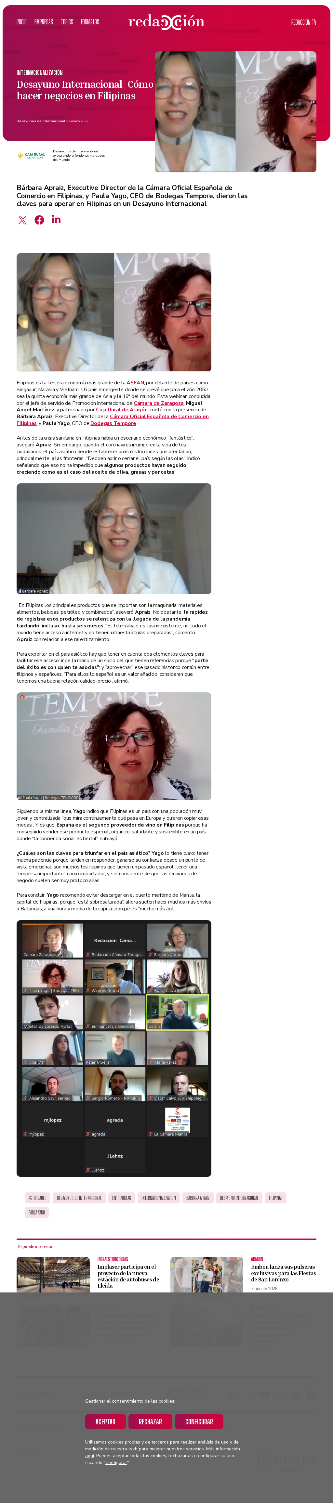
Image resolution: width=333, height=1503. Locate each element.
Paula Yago (37, 1212)
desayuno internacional (239, 1198)
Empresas (43, 22)
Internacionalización (40, 72)
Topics (67, 22)
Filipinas (276, 1198)
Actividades (38, 1198)
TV (303, 22)
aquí (89, 1456)
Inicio (22, 22)
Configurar (199, 1422)
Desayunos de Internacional (41, 121)
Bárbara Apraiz (198, 1198)
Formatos (90, 22)
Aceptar (105, 1422)
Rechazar (150, 1422)
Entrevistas (121, 1198)
